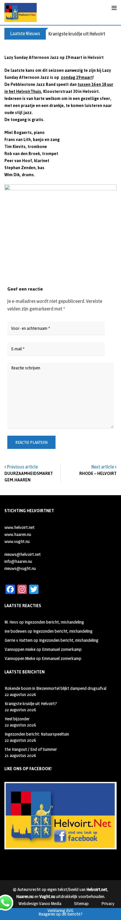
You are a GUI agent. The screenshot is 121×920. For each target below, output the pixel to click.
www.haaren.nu (17, 534)
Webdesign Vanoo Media (40, 903)
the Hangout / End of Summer (31, 749)
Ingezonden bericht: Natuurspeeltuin (37, 734)
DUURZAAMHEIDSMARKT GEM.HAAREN (28, 477)
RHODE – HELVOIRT (98, 474)
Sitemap (81, 903)
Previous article (22, 467)
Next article (102, 467)
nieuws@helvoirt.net (22, 554)
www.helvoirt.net (19, 527)
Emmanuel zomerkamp (62, 649)
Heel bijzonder (17, 719)
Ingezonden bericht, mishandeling (54, 622)
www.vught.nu (17, 541)
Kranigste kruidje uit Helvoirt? (77, 34)
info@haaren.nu (18, 561)
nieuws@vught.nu (20, 568)
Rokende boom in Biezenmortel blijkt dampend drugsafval (55, 688)
